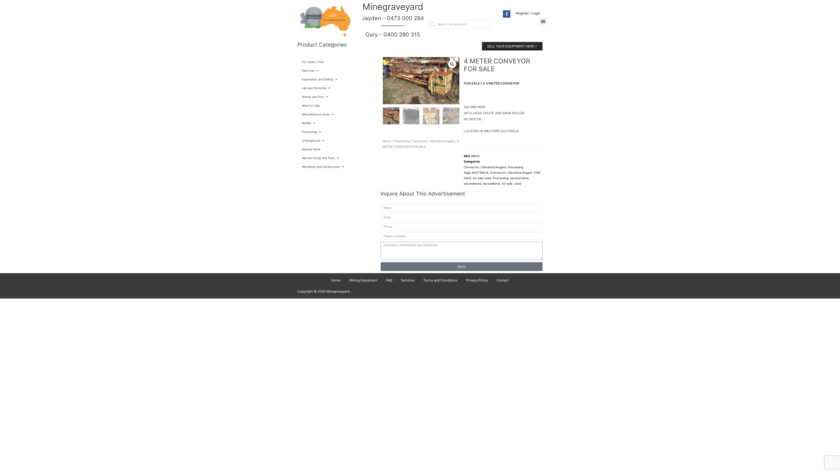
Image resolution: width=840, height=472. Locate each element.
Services (408, 280)
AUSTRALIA (480, 172)
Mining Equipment (363, 280)
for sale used (482, 178)
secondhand (472, 183)
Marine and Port (313, 97)
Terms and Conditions (440, 280)
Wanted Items (311, 149)
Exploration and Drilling (317, 79)
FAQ (389, 280)
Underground (311, 140)
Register (522, 13)
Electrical (308, 70)
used (517, 183)
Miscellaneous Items (316, 114)
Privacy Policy (477, 280)
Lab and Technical (314, 88)
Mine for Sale (311, 105)
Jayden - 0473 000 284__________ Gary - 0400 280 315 (393, 26)
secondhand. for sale (497, 183)
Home (387, 141)
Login (536, 13)
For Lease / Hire (313, 62)
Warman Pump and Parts (318, 158)
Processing (309, 132)
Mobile (306, 123)
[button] (543, 21)
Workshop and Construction (321, 166)
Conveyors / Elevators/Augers (433, 141)
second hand (519, 178)
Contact (503, 280)
